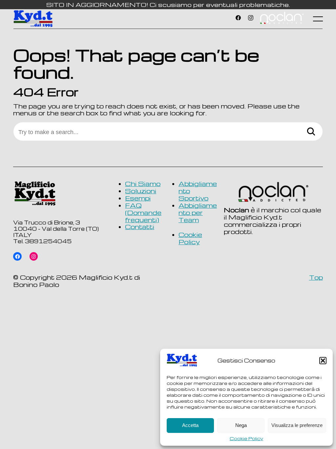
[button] (323, 360)
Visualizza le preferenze (297, 425)
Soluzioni (140, 191)
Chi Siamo (142, 183)
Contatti (139, 226)
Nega (241, 425)
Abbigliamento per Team (197, 212)
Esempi (138, 198)
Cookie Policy (246, 438)
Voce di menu (281, 19)
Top (316, 277)
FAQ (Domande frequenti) (143, 212)
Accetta (190, 425)
